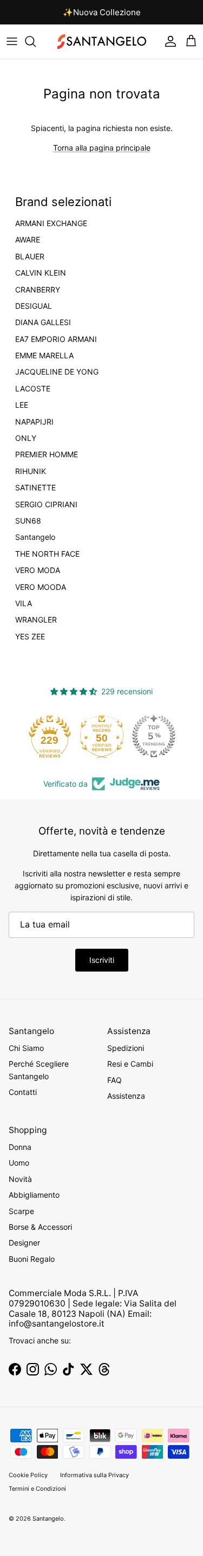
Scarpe (21, 1211)
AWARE (27, 239)
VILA (23, 603)
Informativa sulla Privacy (94, 1475)
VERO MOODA (40, 587)
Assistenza (126, 1095)
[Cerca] (36, 41)
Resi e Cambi (130, 1063)
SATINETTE (35, 487)
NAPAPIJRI (34, 422)
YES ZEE (30, 636)
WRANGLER (36, 619)
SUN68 (28, 520)
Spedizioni (125, 1048)
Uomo (19, 1162)
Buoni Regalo (32, 1259)
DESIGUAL (33, 306)
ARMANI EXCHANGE (51, 223)
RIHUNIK (30, 471)
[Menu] (12, 41)
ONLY (25, 438)
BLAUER (29, 256)
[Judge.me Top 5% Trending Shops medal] (153, 736)
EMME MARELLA (44, 355)
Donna (20, 1147)
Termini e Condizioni (37, 1488)
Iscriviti (101, 959)
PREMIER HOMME (46, 454)
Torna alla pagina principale (101, 147)
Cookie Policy (28, 1475)
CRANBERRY (37, 289)
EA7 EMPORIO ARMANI (56, 339)
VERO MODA (37, 570)
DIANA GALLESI (43, 322)
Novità (20, 1179)
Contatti (23, 1092)
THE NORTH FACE (47, 554)
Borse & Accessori (40, 1226)
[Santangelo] (102, 41)
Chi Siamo (26, 1048)
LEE (21, 405)
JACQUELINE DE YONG (57, 372)
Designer (24, 1242)
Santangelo (35, 537)
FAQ (114, 1080)
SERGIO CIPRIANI (46, 504)
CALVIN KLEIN (40, 273)
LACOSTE (32, 388)
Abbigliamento (34, 1194)
